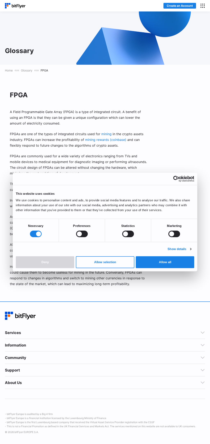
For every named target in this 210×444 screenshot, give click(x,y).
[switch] (82, 234)
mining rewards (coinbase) (105, 140)
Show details (177, 249)
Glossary (26, 70)
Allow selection (105, 262)
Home (9, 70)
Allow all (165, 262)
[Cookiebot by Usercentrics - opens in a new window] (176, 179)
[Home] (15, 6)
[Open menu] (203, 6)
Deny (45, 262)
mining (106, 134)
